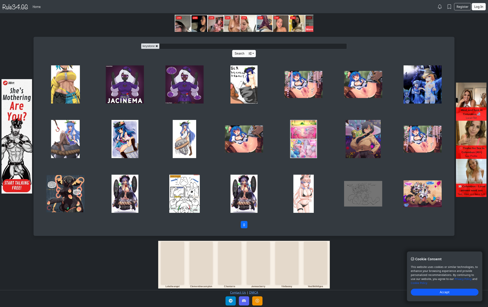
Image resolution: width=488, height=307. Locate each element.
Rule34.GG (15, 6)
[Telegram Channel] (231, 300)
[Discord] (244, 300)
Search (239, 53)
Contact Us (238, 292)
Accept (444, 292)
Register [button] (463, 7)
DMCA (253, 292)
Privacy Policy (463, 279)
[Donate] (257, 300)
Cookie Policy (419, 283)
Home (37, 6)
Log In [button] (478, 7)
